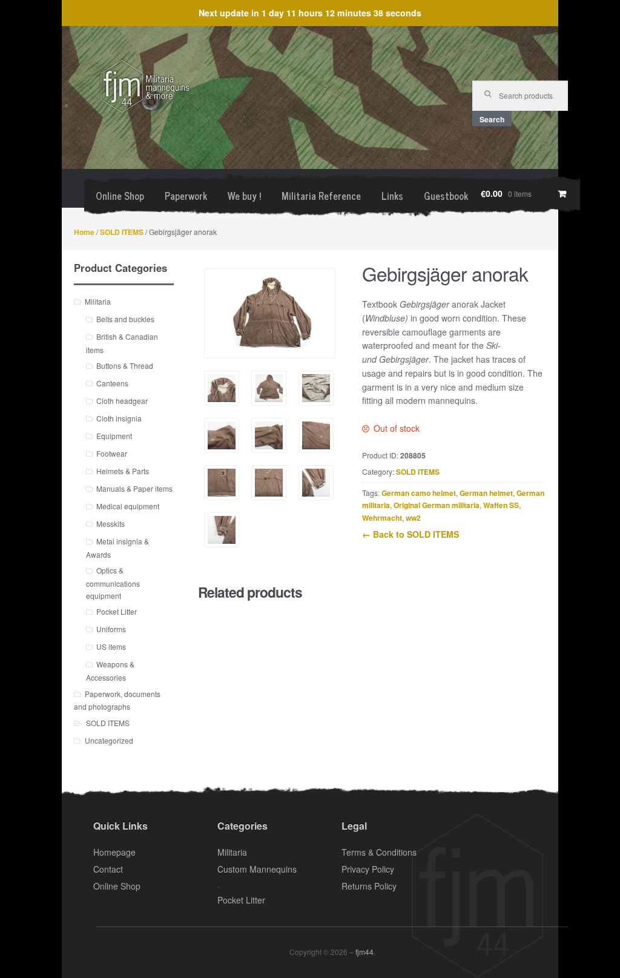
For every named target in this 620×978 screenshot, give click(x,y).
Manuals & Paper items (134, 488)
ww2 (413, 517)
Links (392, 195)
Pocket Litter (116, 611)
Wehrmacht (382, 517)
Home (84, 231)
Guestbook (446, 195)
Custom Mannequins (257, 869)
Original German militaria (437, 505)
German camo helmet (418, 492)
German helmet (486, 492)
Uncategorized (109, 740)
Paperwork (186, 195)
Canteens (112, 383)
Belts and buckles (125, 319)
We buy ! (244, 195)
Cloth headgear (122, 400)
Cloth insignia (119, 418)
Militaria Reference (321, 195)
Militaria (98, 301)
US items (111, 646)
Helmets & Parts (122, 471)
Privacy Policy (367, 869)
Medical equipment (127, 506)
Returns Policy (369, 886)
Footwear (111, 453)
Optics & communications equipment (113, 582)
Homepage (114, 852)
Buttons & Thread (124, 365)
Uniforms (111, 629)
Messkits (110, 523)
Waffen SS (501, 505)
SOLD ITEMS (121, 231)
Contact (108, 869)
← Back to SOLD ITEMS (410, 534)
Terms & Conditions (379, 852)
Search (492, 119)
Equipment (114, 436)
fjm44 (364, 952)
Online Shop (120, 195)
